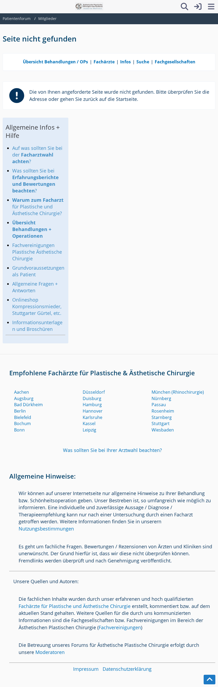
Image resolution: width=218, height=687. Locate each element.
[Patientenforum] (89, 6)
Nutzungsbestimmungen (46, 528)
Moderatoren (50, 652)
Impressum (86, 669)
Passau (159, 405)
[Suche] (184, 6)
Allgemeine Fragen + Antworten (35, 287)
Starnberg (162, 417)
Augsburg (23, 398)
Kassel (89, 423)
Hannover (93, 411)
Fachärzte (104, 62)
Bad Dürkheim (28, 405)
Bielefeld (22, 417)
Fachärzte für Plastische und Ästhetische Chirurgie (75, 606)
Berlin (20, 411)
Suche (142, 62)
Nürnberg (161, 398)
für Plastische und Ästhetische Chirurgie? (38, 206)
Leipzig (89, 430)
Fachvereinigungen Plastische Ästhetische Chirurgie (37, 252)
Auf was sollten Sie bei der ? (37, 154)
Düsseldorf (94, 392)
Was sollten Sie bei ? (35, 180)
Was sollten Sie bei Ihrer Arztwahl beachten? (112, 450)
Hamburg (92, 405)
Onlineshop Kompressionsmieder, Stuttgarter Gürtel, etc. (36, 306)
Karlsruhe (92, 417)
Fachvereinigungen (120, 627)
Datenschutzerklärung (127, 669)
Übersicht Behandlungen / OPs (55, 62)
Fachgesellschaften (175, 62)
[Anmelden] (197, 6)
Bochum (22, 423)
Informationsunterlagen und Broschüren (37, 325)
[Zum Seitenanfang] (209, 679)
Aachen (21, 392)
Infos (125, 62)
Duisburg (92, 398)
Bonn (19, 430)
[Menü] (211, 6)
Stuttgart (161, 423)
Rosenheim (163, 411)
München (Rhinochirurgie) (178, 392)
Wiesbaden (163, 430)
